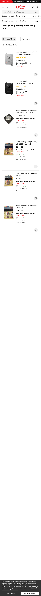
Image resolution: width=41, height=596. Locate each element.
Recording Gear (21, 21)
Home (4, 21)
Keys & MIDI (25, 16)
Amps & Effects (14, 16)
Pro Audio (10, 21)
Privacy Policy (20, 583)
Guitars (4, 16)
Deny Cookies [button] (11, 593)
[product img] (8, 59)
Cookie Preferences (11, 590)
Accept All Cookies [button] (29, 593)
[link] (27, 53)
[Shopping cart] (38, 6)
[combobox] (29, 39)
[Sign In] (33, 6)
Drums (34, 16)
